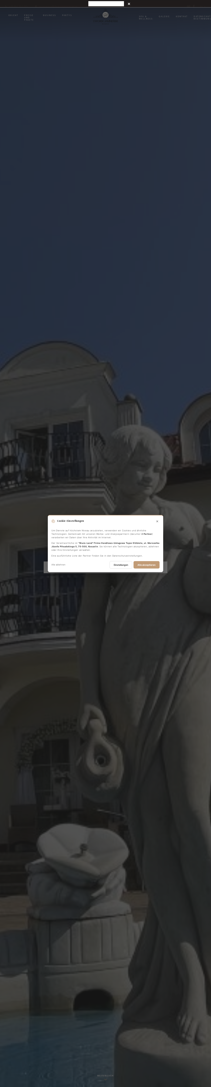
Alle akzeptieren (146, 564)
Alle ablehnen (58, 564)
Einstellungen (121, 564)
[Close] (129, 3)
